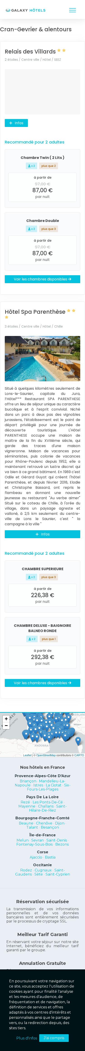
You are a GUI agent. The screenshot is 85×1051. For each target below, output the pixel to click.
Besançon (50, 827)
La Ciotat (53, 785)
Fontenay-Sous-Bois (34, 844)
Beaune (26, 823)
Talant (32, 827)
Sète (38, 874)
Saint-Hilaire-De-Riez (48, 808)
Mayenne (26, 806)
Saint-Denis (56, 840)
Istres (38, 785)
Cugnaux (43, 870)
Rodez (26, 870)
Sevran (37, 840)
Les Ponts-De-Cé (48, 802)
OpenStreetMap (46, 755)
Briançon (28, 781)
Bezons (62, 844)
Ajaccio (36, 857)
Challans (45, 806)
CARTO (79, 755)
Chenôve (44, 823)
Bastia (50, 857)
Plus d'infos (26, 1038)
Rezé (25, 802)
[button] (59, 734)
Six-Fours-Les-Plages (48, 787)
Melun (23, 840)
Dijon (59, 823)
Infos (19, 123)
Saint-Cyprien (58, 874)
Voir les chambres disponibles (41, 279)
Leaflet (27, 755)
